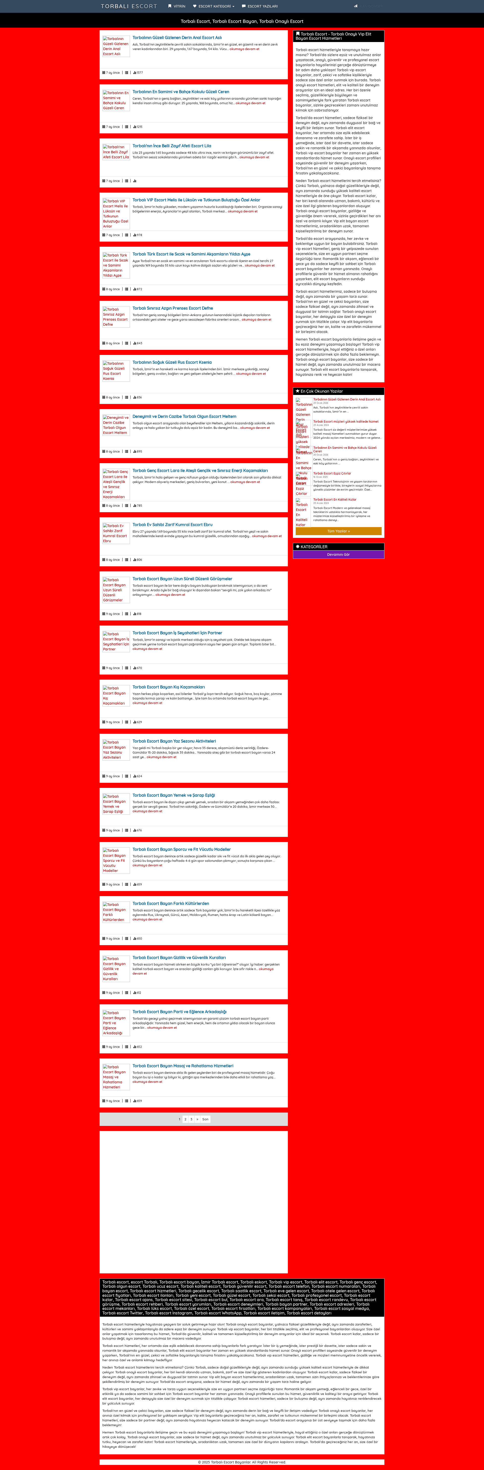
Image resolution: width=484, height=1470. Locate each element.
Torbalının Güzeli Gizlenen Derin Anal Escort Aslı (177, 37)
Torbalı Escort (129, 6)
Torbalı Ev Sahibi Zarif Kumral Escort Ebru (173, 524)
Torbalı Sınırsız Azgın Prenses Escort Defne (173, 308)
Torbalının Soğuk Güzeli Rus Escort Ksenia (172, 362)
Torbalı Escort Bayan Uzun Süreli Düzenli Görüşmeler (182, 578)
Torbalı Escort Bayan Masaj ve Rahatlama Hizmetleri (183, 1065)
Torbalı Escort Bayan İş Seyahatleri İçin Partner (177, 632)
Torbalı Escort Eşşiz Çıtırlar (332, 473)
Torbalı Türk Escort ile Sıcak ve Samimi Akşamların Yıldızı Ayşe (191, 253)
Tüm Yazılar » (338, 531)
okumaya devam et (244, 49)
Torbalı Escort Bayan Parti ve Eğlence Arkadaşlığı (180, 1011)
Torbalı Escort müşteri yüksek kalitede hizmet (346, 421)
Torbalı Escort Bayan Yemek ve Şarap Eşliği (174, 795)
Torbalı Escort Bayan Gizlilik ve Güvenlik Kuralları (179, 957)
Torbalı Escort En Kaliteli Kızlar (334, 499)
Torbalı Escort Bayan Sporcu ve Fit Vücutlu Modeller (182, 849)
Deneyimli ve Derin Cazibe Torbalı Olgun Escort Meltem (184, 416)
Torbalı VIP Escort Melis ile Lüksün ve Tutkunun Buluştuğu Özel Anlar (196, 199)
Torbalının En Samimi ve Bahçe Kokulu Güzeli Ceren (181, 91)
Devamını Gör (338, 554)
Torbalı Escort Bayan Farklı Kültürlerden (171, 903)
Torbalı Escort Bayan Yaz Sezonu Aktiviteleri (174, 741)
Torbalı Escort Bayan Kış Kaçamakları (169, 686)
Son (205, 1119)
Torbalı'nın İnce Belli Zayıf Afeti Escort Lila (172, 145)
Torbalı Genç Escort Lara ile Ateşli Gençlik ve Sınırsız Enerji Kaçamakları (200, 470)
